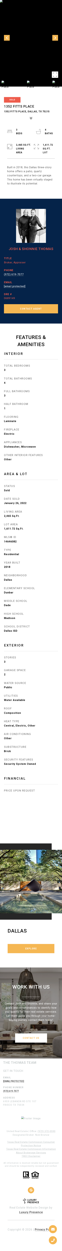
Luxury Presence (31, 1212)
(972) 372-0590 (46, 1131)
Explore (31, 948)
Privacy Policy (45, 1229)
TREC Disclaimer (31, 1156)
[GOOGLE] (31, 1190)
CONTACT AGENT (31, 309)
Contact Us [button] (31, 1038)
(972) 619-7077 (14, 274)
